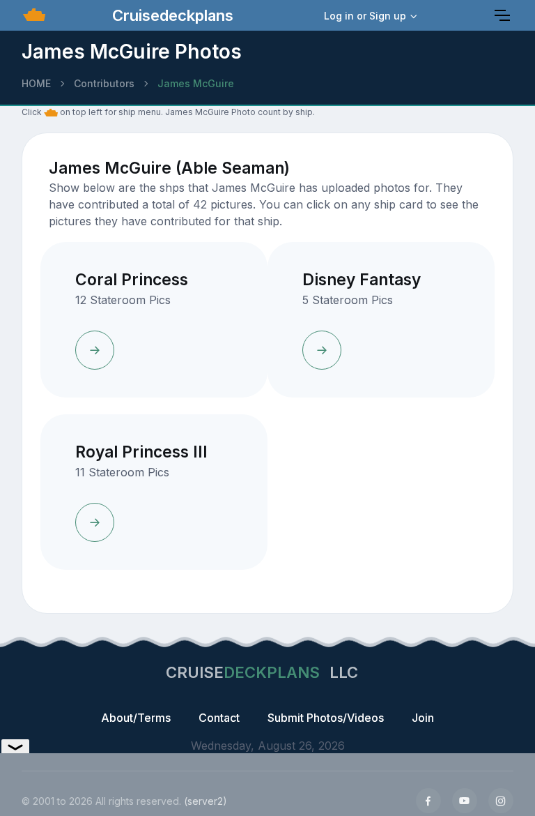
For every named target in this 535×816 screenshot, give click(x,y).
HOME (36, 83)
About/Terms (136, 718)
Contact (219, 718)
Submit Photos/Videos (326, 718)
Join (423, 718)
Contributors (104, 83)
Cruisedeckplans (170, 15)
